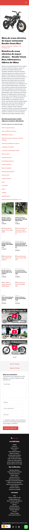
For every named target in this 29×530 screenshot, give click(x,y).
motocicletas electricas (8, 161)
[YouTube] (19, 527)
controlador (5, 185)
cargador (4, 192)
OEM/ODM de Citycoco (7, 134)
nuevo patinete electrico (14, 451)
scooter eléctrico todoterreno (14, 462)
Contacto (14, 450)
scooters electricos (7, 164)
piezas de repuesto (6, 168)
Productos (15, 46)
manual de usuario (6, 178)
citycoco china (5, 175)
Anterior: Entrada (14, 364)
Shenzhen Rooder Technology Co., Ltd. (12, 199)
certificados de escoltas (8, 147)
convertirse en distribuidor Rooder (10, 150)
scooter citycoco (14, 486)
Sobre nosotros (15, 448)
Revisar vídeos (14, 475)
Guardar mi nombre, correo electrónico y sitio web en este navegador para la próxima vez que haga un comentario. (14, 421)
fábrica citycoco (6, 154)
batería (3, 189)
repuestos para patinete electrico (14, 484)
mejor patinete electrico (14, 515)
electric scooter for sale (14, 497)
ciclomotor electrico (14, 487)
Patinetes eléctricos (14, 470)
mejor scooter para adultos (14, 458)
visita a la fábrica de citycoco (9, 131)
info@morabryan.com (14, 499)
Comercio (14, 446)
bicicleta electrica (14, 506)
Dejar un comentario (7, 46)
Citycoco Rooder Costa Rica (14, 472)
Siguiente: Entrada (15, 368)
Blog (14, 495)
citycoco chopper (14, 513)
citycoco (14, 504)
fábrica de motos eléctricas (14, 482)
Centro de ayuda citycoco (8, 127)
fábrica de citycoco (14, 453)
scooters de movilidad (14, 489)
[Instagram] (16, 527)
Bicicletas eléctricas (14, 473)
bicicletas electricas (7, 157)
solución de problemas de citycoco (10, 143)
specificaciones (6, 196)
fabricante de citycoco (14, 479)
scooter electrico (14, 502)
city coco (14, 511)
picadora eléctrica (14, 509)
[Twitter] (13, 527)
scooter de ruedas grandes (14, 460)
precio (3, 182)
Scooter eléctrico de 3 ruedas (14, 464)
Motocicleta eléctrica (14, 508)
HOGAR (14, 357)
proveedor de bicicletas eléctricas (14, 480)
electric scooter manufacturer (14, 501)
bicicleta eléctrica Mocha (8, 171)
